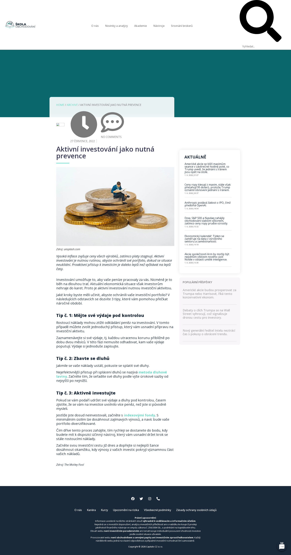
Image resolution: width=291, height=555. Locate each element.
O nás (95, 26)
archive (72, 105)
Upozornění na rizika (126, 510)
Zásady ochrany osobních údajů (196, 510)
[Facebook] (133, 498)
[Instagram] (149, 498)
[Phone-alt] (158, 498)
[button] (261, 21)
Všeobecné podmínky (157, 510)
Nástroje (159, 26)
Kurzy (104, 510)
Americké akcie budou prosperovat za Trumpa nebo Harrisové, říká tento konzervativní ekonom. (209, 293)
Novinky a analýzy (116, 26)
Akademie (140, 26)
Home (60, 105)
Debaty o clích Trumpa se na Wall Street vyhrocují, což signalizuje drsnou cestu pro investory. (206, 313)
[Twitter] (141, 498)
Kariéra (91, 510)
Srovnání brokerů (182, 26)
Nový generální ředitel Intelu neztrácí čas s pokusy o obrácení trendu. (209, 332)
